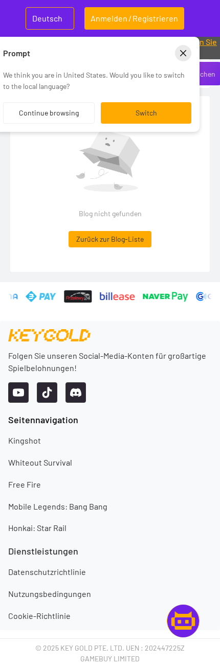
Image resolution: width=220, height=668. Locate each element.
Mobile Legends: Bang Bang (57, 506)
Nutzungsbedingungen (49, 593)
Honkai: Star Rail (37, 528)
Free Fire (24, 484)
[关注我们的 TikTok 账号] (47, 392)
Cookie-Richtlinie (39, 615)
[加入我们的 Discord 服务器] (75, 392)
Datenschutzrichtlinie (47, 572)
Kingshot (24, 440)
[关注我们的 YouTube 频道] (18, 392)
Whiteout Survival (40, 462)
